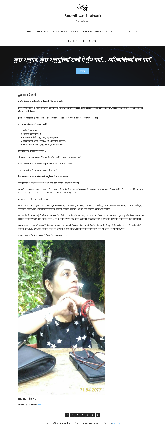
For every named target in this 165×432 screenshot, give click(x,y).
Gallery (110, 31)
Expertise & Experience (65, 31)
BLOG (40, 404)
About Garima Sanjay (38, 31)
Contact (92, 41)
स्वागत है (82, 71)
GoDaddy (116, 423)
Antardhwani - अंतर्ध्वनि (82, 15)
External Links (76, 41)
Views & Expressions (92, 31)
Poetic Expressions (128, 31)
